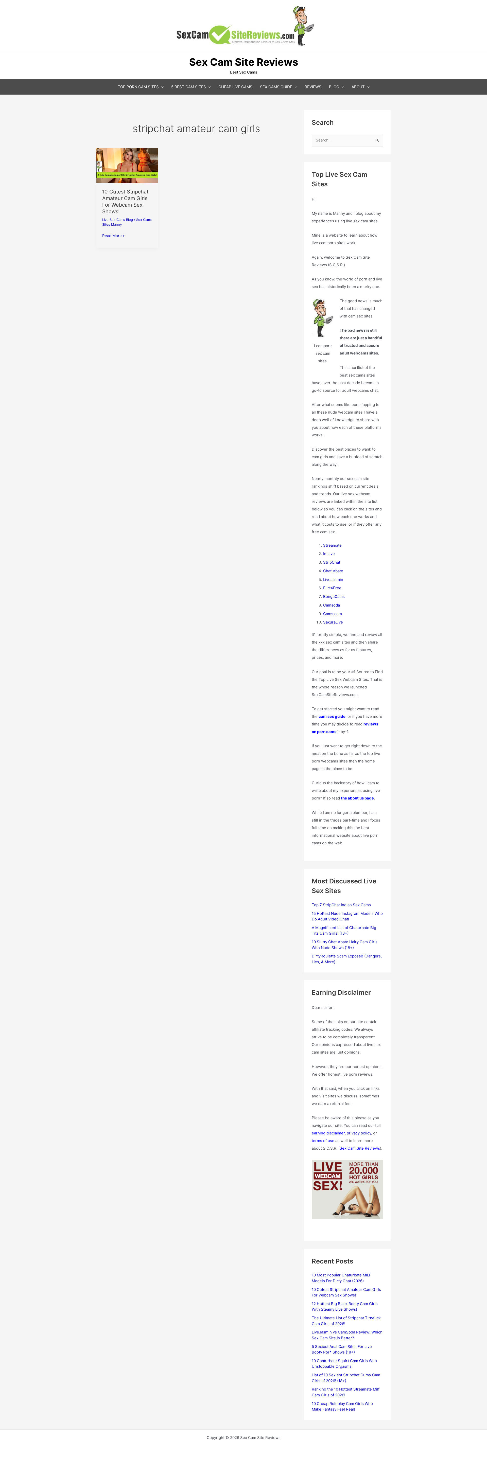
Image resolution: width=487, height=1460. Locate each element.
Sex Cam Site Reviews (360, 1148)
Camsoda (331, 605)
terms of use (323, 1140)
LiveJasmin (333, 579)
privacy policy (359, 1133)
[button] (161, 86)
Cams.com (332, 613)
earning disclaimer (328, 1133)
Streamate (332, 545)
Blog (334, 86)
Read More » (113, 236)
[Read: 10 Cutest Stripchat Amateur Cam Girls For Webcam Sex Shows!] (127, 165)
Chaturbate (333, 570)
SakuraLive (333, 622)
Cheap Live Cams (235, 86)
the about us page (357, 798)
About (358, 86)
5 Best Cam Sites (188, 86)
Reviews (313, 86)
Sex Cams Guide (276, 86)
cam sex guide (332, 716)
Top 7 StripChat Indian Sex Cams (341, 904)
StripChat (331, 562)
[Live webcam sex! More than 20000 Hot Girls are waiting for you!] (347, 1189)
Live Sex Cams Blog (117, 220)
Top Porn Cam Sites (138, 86)
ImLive (329, 553)
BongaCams (334, 596)
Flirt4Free (332, 587)
